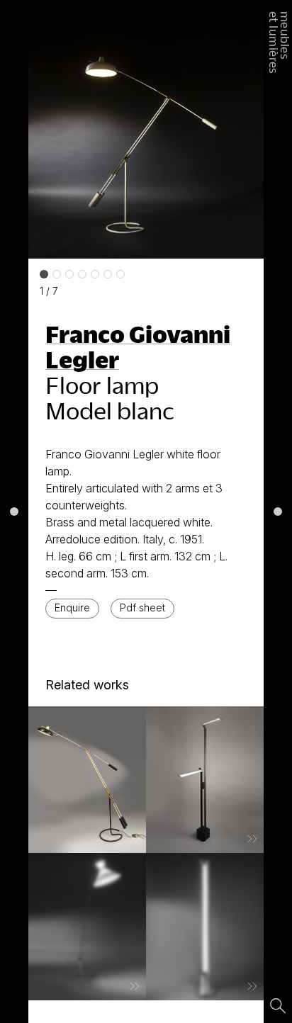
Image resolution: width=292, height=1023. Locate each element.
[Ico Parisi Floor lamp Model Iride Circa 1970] (205, 926)
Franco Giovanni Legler (137, 346)
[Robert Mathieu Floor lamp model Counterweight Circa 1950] (87, 926)
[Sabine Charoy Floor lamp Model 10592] (205, 780)
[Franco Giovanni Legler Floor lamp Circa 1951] (87, 780)
